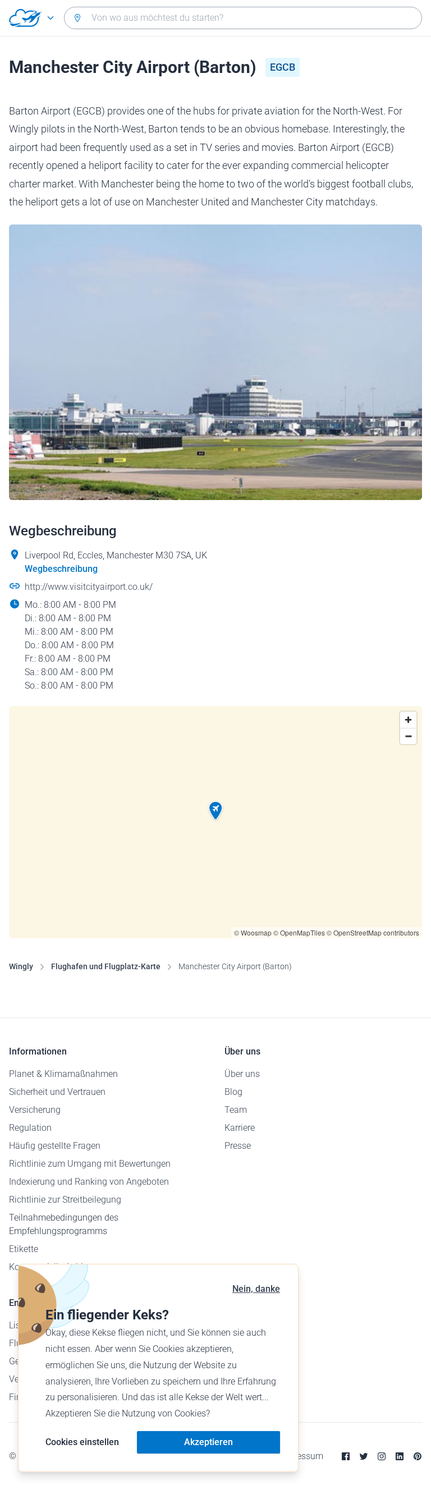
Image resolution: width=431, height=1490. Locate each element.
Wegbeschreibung (61, 568)
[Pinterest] (417, 1456)
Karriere (239, 1127)
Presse (237, 1145)
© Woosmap (253, 932)
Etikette (23, 1249)
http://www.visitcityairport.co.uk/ (89, 586)
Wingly (21, 966)
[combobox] (243, 18)
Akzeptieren (208, 1442)
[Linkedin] (399, 1456)
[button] (215, 811)
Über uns (242, 1074)
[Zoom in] (408, 720)
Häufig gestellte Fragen (54, 1145)
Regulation (30, 1127)
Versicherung (35, 1109)
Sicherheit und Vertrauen (57, 1091)
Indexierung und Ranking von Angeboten (89, 1181)
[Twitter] (363, 1456)
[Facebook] (345, 1456)
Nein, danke (256, 1288)
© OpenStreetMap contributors (373, 932)
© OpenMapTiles (299, 932)
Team (235, 1109)
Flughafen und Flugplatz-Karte (106, 966)
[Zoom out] (408, 736)
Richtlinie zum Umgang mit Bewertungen (90, 1163)
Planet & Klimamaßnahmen (63, 1074)
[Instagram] (381, 1456)
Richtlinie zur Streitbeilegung (65, 1199)
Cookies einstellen (82, 1442)
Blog (233, 1091)
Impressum (301, 1456)
